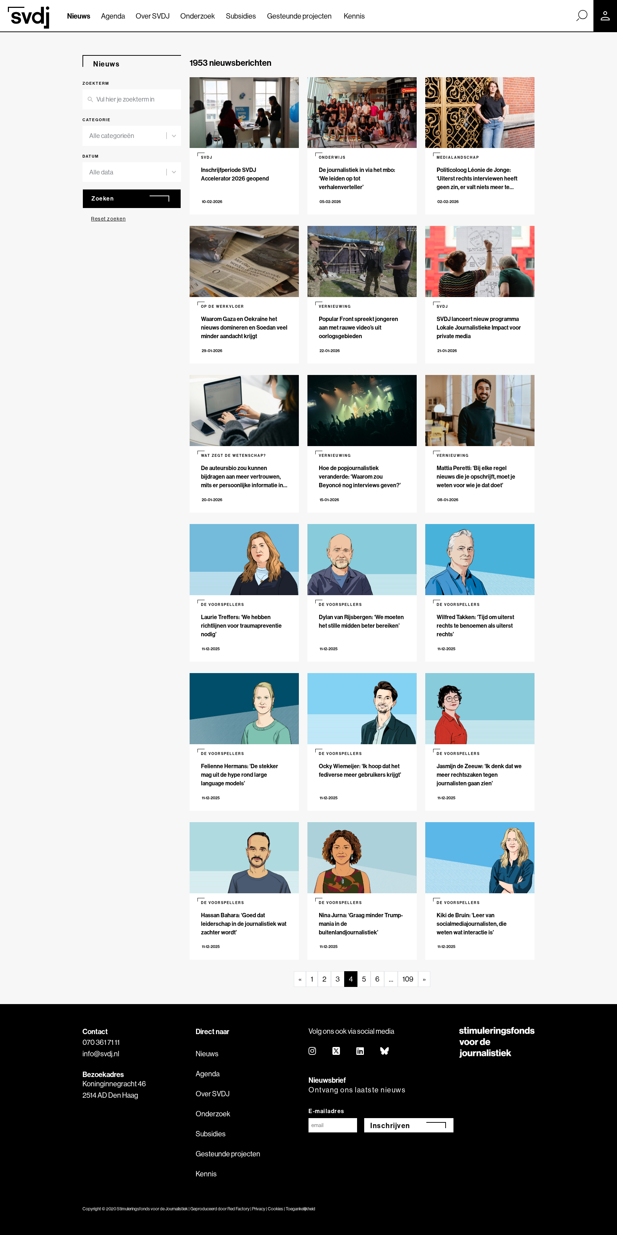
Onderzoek (197, 15)
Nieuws (78, 15)
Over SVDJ (153, 15)
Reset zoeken (108, 219)
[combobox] (127, 136)
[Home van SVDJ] (28, 17)
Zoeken (102, 198)
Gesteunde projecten (299, 15)
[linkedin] (360, 1051)
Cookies (275, 1208)
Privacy (258, 1208)
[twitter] (336, 1051)
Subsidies (241, 15)
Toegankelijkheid (300, 1208)
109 (407, 978)
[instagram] (312, 1051)
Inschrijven (390, 1125)
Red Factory (238, 1208)
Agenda (113, 15)
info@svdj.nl (100, 1053)
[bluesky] (385, 1051)
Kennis (354, 15)
